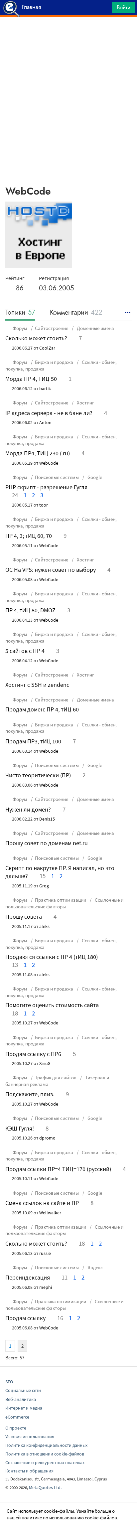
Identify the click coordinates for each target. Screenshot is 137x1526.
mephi (45, 1287)
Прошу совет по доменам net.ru (46, 843)
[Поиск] (104, 9)
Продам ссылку (25, 1318)
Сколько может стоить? (36, 338)
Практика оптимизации (60, 900)
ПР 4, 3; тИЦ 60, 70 (28, 535)
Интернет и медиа (23, 1408)
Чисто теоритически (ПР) (38, 775)
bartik (45, 388)
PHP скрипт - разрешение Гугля (46, 487)
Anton (45, 422)
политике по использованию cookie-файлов (69, 1517)
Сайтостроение (51, 328)
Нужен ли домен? (28, 809)
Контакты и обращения (29, 1471)
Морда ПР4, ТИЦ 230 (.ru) (37, 453)
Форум (20, 328)
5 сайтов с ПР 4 (25, 651)
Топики (20, 312)
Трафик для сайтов (55, 1077)
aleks (44, 926)
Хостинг (85, 402)
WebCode (48, 463)
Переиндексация (27, 1277)
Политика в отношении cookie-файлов (44, 1454)
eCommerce (17, 1417)
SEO (9, 1382)
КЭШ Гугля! (19, 1128)
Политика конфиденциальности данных (46, 1445)
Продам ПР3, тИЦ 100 (33, 741)
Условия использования (29, 1437)
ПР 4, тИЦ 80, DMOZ (30, 610)
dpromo (47, 1138)
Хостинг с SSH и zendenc (37, 684)
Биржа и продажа (54, 362)
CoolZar (47, 348)
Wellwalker (50, 1213)
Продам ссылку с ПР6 (33, 1054)
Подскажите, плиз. (29, 1094)
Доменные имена (95, 328)
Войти (123, 7)
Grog (44, 886)
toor (43, 505)
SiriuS (44, 1063)
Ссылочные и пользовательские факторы (64, 903)
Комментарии (76, 312)
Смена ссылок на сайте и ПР (42, 1203)
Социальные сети (23, 1390)
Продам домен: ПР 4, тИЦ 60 (42, 709)
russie (45, 1253)
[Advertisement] (68, 33)
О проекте (15, 1428)
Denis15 (47, 819)
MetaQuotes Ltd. (45, 1487)
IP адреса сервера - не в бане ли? (48, 413)
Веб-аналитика (20, 1399)
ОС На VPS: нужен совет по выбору (50, 569)
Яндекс (94, 1267)
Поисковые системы (57, 477)
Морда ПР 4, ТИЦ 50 (31, 378)
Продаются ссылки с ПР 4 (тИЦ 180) (51, 957)
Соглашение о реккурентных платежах (44, 1462)
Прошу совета (23, 916)
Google (94, 477)
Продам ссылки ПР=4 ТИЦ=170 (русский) (58, 1169)
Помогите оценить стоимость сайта (52, 1005)
